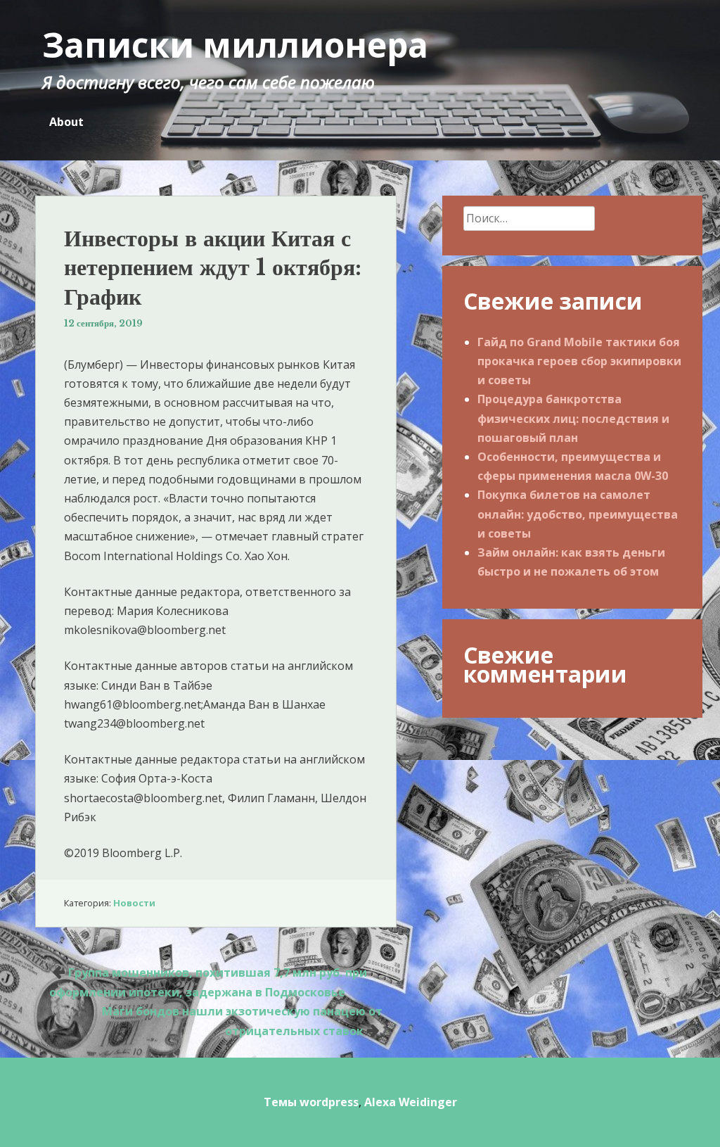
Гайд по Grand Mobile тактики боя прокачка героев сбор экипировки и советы (579, 361)
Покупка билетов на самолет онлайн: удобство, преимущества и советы (577, 513)
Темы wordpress (311, 1102)
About (66, 121)
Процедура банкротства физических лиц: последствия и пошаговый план (573, 418)
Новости (134, 902)
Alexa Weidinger (410, 1102)
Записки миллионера (235, 45)
